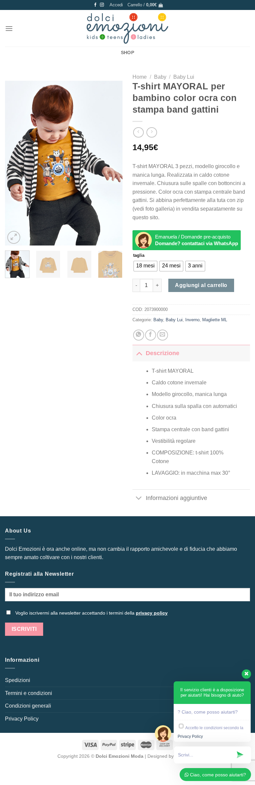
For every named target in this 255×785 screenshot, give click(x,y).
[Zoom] (13, 237)
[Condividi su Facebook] (150, 335)
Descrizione (162, 353)
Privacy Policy (22, 719)
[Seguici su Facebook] (95, 5)
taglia (138, 255)
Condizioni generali (28, 706)
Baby (160, 77)
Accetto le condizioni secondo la (210, 732)
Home (139, 77)
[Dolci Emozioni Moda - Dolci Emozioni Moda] (128, 28)
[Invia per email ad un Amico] (162, 335)
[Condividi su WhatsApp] (138, 335)
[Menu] (9, 28)
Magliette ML (214, 319)
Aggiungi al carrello (201, 285)
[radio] (145, 266)
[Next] (112, 163)
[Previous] (16, 163)
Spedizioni (17, 680)
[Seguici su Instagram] (102, 5)
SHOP (127, 52)
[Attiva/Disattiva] (138, 353)
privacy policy (152, 613)
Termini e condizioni (28, 693)
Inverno (192, 319)
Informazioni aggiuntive (176, 498)
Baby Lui (183, 77)
